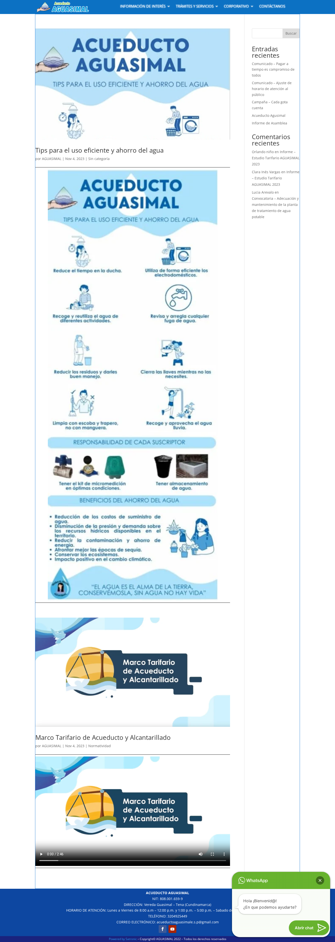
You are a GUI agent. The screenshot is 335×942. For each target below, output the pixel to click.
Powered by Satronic (123, 939)
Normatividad (99, 745)
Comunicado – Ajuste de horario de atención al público (272, 88)
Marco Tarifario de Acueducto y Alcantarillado (103, 737)
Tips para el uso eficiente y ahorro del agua (99, 150)
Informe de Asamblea (269, 123)
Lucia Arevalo (263, 192)
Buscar (291, 33)
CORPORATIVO (236, 6)
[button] (320, 880)
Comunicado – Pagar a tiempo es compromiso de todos (273, 69)
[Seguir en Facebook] (163, 929)
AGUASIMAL (51, 158)
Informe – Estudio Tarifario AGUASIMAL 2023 (275, 157)
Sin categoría (99, 158)
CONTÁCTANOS (272, 6)
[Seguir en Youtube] (172, 929)
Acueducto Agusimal (268, 115)
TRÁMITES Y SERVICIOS (195, 6)
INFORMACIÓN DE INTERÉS (143, 6)
